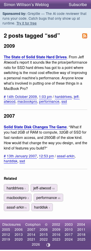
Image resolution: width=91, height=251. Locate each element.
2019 (6, 239)
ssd (64, 101)
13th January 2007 (22, 155)
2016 (56, 234)
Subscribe (78, 4)
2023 (56, 239)
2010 (69, 229)
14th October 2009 (22, 96)
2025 (81, 239)
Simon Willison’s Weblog (26, 4)
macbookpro (27, 101)
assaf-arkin (66, 155)
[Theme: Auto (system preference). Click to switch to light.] (48, 245)
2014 (31, 234)
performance (49, 101)
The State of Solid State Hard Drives (35, 56)
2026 (36, 244)
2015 (44, 234)
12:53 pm (46, 155)
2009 (56, 229)
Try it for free (26, 23)
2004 (81, 224)
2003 (69, 224)
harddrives (63, 96)
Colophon (33, 224)
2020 (19, 239)
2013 (19, 234)
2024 (69, 239)
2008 (44, 229)
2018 (81, 234)
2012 (6, 234)
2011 (81, 229)
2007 (31, 229)
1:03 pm (45, 96)
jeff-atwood (44, 187)
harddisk (10, 160)
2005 (6, 229)
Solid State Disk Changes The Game (35, 126)
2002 (56, 224)
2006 (19, 229)
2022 (44, 239)
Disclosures (11, 224)
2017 (69, 234)
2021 (31, 239)
